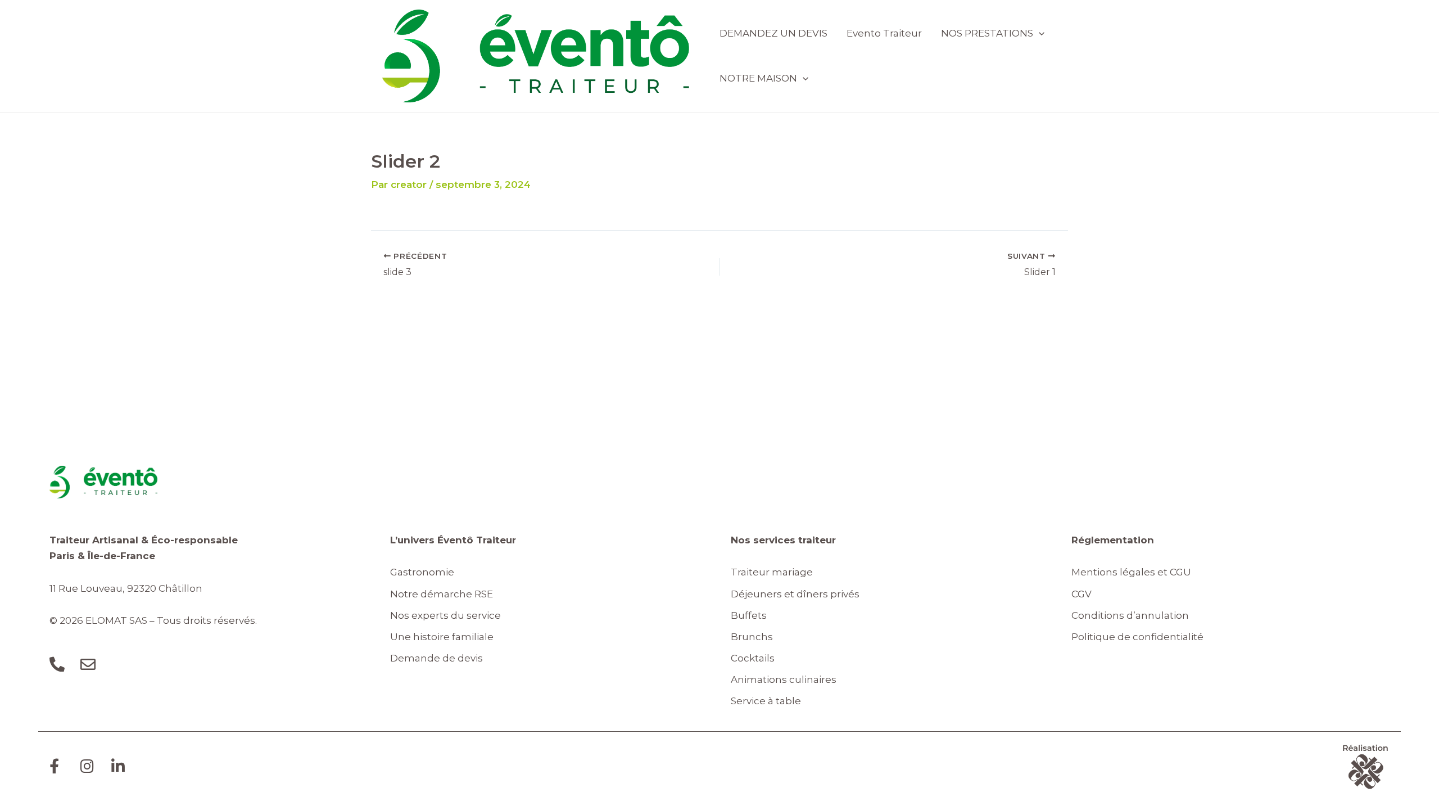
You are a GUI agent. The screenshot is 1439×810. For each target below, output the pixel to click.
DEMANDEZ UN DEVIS (773, 33)
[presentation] (1038, 33)
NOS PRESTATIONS (987, 33)
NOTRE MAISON (758, 78)
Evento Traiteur (884, 33)
